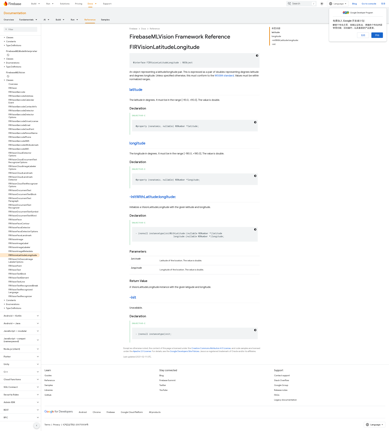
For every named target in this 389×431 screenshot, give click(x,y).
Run (48, 3)
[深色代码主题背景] (257, 55)
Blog (354, 3)
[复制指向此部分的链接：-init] (139, 298)
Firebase (133, 28)
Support (107, 3)
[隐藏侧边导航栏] (37, 425)
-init (132, 297)
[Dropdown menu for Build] (40, 3)
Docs (90, 3)
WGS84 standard (224, 75)
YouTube (163, 390)
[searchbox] (20, 29)
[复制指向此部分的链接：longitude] (148, 143)
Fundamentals (26, 19)
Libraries (49, 390)
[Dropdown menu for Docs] (96, 3)
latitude (135, 89)
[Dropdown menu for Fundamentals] (37, 19)
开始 (377, 35)
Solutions (65, 3)
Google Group (281, 385)
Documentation (15, 13)
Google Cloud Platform (132, 412)
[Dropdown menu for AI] (49, 19)
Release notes (280, 390)
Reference (90, 19)
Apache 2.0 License (142, 351)
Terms (47, 424)
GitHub (48, 395)
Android (83, 412)
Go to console (369, 3)
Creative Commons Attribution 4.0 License (211, 348)
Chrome (97, 412)
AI (45, 19)
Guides (48, 375)
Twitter (162, 385)
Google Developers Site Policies (184, 351)
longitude (137, 143)
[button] (20, 37)
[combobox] (301, 3)
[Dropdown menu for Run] (53, 3)
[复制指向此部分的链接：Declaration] (149, 108)
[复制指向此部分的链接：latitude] (145, 90)
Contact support (282, 375)
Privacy (56, 424)
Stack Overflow (281, 380)
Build (33, 3)
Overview (9, 19)
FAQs (276, 395)
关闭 (363, 35)
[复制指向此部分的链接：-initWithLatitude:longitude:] (179, 197)
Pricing (78, 3)
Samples (105, 19)
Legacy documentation (285, 399)
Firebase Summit (167, 380)
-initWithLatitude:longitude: (152, 197)
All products (154, 412)
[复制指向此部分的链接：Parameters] (149, 251)
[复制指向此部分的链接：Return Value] (150, 281)
